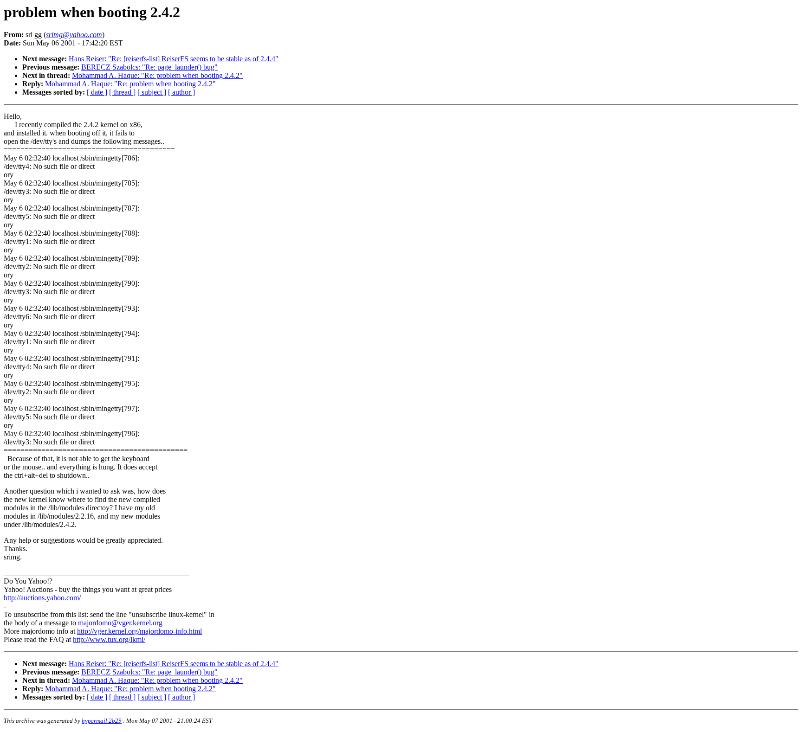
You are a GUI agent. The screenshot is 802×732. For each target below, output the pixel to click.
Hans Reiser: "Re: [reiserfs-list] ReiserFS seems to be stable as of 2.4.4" (173, 59)
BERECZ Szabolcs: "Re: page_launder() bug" (149, 67)
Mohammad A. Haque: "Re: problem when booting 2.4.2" (157, 75)
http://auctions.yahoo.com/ (42, 598)
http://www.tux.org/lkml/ (109, 639)
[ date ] (97, 92)
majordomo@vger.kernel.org (120, 623)
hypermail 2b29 (102, 720)
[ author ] (181, 92)
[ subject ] (151, 92)
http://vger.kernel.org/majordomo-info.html (139, 631)
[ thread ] (122, 92)
